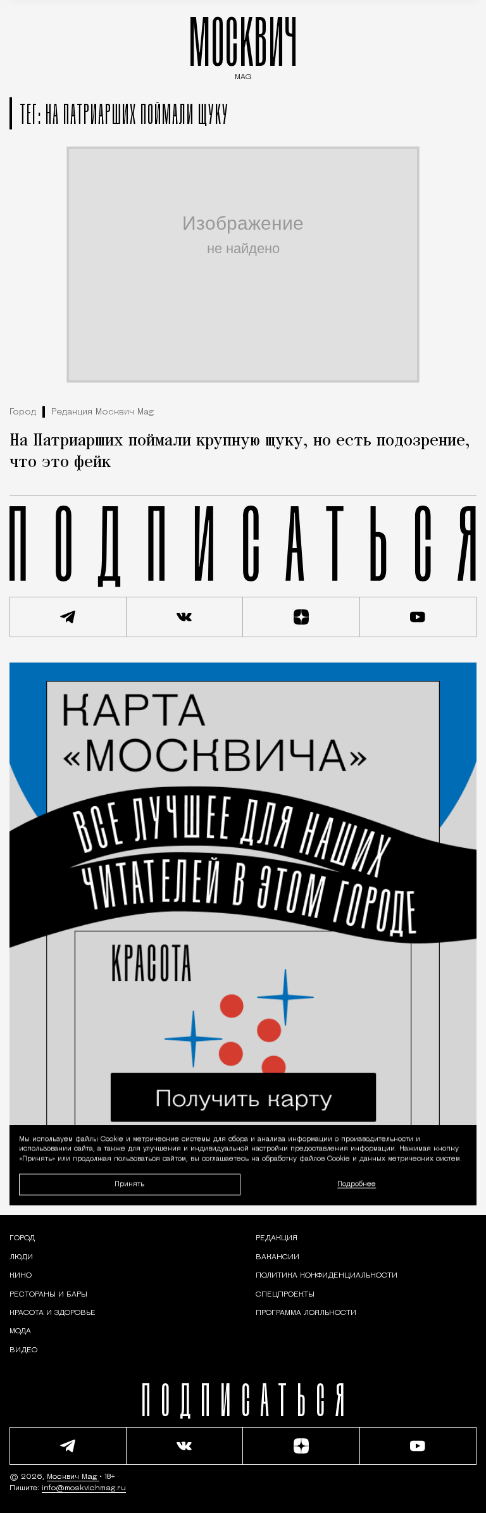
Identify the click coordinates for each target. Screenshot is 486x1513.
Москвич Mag (73, 1477)
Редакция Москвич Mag (102, 412)
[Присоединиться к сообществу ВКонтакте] (185, 617)
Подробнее (356, 1184)
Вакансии (277, 1257)
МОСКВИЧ (243, 45)
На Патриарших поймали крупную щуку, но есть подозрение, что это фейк (239, 451)
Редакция (276, 1238)
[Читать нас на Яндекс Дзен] (301, 617)
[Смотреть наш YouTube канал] (418, 617)
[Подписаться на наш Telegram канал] (68, 617)
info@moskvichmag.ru (84, 1488)
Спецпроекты (285, 1294)
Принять (129, 1183)
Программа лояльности (306, 1313)
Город (22, 412)
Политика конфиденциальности (326, 1276)
